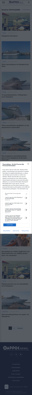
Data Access (16, 230)
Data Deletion (6, 230)
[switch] (25, 198)
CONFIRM (10, 224)
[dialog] (16, 197)
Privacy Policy (25, 230)
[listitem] (16, 194)
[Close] (28, 164)
